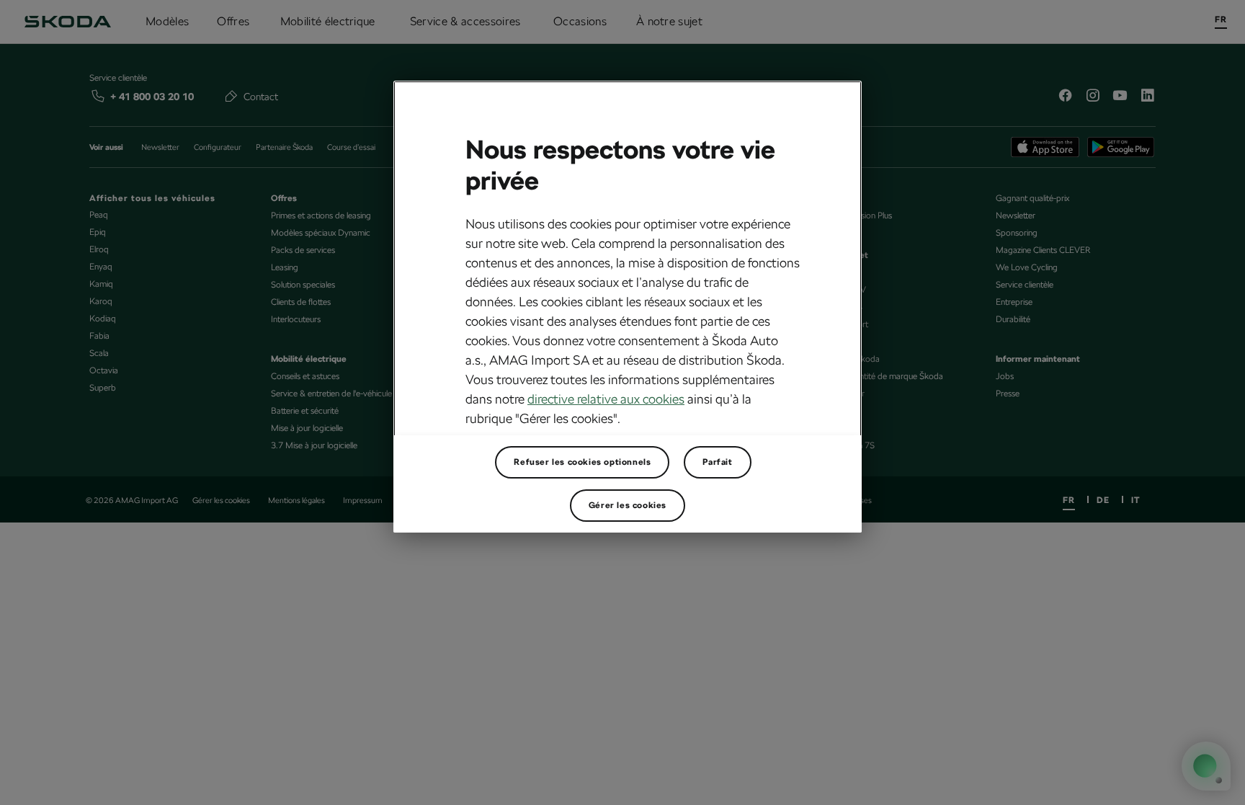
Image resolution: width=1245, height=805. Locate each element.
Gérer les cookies (627, 505)
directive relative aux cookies (605, 398)
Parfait (717, 462)
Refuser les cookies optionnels (582, 462)
